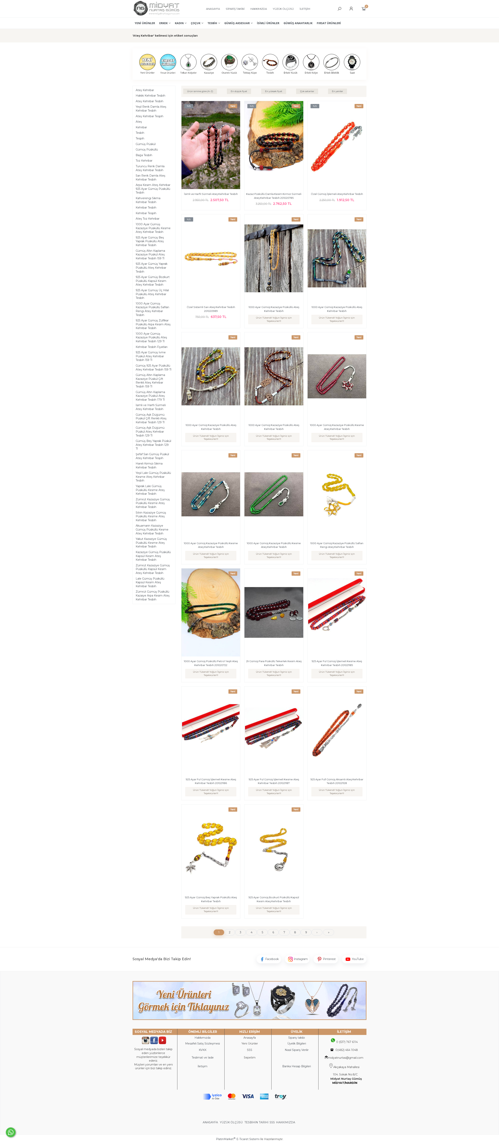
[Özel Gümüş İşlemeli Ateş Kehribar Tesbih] (337, 145)
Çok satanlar (307, 91)
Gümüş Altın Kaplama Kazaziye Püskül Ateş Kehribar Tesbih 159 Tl (150, 254)
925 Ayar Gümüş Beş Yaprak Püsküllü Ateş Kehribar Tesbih (150, 241)
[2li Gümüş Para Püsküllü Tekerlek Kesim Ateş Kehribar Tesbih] (273, 613)
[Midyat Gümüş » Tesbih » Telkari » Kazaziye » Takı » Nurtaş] (156, 15)
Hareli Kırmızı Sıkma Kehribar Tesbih (149, 465)
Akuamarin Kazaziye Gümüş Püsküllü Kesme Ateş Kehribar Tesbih (152, 529)
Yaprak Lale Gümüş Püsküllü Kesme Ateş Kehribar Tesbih (150, 489)
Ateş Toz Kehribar (147, 218)
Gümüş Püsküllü (147, 149)
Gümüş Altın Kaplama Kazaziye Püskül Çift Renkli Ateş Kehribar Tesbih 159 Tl (150, 380)
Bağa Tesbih (144, 155)
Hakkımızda (203, 1037)
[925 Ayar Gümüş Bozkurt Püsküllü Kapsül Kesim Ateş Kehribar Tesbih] (273, 849)
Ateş (139, 121)
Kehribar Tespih (146, 213)
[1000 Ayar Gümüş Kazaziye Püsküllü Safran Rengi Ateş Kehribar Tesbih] (337, 494)
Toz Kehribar (144, 160)
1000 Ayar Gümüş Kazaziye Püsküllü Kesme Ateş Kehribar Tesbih (153, 228)
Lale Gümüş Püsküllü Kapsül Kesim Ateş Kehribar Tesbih (150, 582)
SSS (272, 1122)
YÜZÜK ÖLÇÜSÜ (231, 1122)
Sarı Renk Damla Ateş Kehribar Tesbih (150, 177)
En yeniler (337, 91)
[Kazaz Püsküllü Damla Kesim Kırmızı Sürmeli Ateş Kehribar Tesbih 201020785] (273, 145)
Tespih (140, 138)
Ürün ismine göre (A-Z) (200, 91)
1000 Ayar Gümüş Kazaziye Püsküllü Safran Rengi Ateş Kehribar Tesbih (152, 309)
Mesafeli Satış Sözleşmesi (202, 1043)
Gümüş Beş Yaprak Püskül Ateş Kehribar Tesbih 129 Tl (153, 444)
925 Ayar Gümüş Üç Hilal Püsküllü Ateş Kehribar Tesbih (152, 294)
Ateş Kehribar (145, 90)
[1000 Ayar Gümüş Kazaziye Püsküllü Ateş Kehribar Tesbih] (273, 259)
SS (250, 1050)
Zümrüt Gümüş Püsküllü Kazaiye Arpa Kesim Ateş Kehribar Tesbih (153, 595)
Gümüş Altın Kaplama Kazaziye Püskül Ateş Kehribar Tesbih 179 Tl (150, 395)
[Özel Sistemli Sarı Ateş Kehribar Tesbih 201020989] (210, 259)
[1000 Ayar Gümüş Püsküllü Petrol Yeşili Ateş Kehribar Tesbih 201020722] (210, 613)
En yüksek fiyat (273, 91)
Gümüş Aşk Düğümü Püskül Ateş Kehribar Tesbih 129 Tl (150, 431)
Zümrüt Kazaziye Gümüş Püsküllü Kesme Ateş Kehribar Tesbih (153, 503)
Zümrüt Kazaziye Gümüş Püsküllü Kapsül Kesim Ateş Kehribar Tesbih (153, 569)
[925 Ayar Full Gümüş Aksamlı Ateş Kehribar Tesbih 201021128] (337, 731)
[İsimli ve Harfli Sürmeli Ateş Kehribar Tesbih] (210, 145)
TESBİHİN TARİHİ (256, 1122)
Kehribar (141, 127)
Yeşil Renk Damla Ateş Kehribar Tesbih (151, 108)
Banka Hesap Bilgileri (296, 1066)
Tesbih (140, 133)
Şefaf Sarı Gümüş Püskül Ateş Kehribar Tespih (152, 456)
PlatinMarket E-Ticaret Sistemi (237, 1139)
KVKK (202, 1050)
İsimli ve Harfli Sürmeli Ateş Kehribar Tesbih (151, 407)
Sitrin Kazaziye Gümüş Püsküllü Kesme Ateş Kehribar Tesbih (151, 516)
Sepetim (250, 1057)
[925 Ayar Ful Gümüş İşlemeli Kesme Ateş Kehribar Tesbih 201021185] (337, 613)
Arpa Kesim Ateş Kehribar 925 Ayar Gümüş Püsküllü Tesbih (153, 188)
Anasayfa (249, 1037)
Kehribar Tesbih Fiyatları (151, 347)
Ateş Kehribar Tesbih (149, 101)
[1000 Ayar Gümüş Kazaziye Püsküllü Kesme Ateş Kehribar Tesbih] (337, 376)
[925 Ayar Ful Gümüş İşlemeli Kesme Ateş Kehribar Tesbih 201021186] (210, 731)
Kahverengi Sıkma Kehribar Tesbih (148, 200)
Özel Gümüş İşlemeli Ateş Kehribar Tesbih (337, 193)
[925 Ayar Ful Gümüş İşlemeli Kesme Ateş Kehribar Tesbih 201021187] (273, 731)
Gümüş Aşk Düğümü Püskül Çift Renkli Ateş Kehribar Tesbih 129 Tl (151, 418)
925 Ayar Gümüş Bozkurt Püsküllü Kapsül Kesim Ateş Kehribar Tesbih (153, 280)
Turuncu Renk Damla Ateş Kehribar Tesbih (150, 168)
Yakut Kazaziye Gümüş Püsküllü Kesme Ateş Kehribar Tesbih (151, 542)
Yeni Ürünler (250, 1043)
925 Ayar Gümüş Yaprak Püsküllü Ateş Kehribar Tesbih (151, 267)
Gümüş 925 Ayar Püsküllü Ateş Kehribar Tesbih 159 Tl (153, 367)
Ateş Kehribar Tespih (149, 116)
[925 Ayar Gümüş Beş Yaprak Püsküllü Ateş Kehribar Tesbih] (210, 849)
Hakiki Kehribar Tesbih (150, 95)
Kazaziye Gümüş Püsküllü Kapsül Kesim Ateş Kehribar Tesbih (153, 555)
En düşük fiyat (239, 91)
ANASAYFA (211, 1122)
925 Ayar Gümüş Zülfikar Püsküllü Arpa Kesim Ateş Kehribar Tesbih (153, 324)
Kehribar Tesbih (146, 207)
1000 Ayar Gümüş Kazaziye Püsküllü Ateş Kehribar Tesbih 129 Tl (151, 337)
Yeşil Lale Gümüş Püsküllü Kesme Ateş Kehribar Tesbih (153, 476)
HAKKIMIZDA (285, 1122)
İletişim (202, 1066)
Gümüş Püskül (146, 144)
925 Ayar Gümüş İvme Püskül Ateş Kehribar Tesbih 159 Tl (151, 356)
